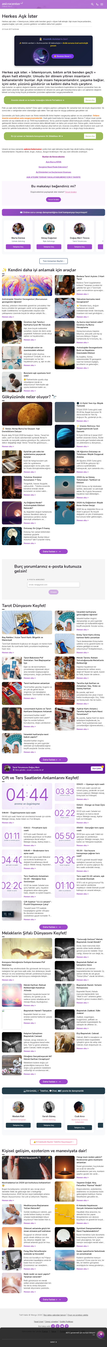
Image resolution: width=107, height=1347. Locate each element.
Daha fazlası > (50, 551)
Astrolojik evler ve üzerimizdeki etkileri (34, 349)
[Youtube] (62, 1326)
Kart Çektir (97, 768)
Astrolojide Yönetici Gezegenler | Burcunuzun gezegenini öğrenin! (24, 300)
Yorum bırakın (53, 199)
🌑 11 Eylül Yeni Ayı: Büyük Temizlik (90, 404)
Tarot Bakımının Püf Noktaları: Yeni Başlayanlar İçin (37, 660)
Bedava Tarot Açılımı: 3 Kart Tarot (90, 278)
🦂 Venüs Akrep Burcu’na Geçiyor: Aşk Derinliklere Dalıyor (21, 430)
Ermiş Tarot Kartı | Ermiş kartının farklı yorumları (88, 636)
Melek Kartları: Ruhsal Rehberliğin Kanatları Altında (35, 988)
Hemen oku (7, 317)
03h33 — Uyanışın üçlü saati (90, 784)
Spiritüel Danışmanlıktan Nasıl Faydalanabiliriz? (89, 1230)
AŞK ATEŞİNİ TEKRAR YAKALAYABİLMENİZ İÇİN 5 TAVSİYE (53, 177)
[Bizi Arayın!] (97, 4)
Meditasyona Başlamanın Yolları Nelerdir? (36, 1207)
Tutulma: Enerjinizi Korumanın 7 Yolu (33, 478)
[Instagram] (58, 1326)
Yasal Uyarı (38, 1321)
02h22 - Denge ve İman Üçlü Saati (91, 806)
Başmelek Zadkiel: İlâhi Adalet (88, 1012)
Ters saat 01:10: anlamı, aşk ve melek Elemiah (90, 877)
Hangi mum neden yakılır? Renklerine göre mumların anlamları (90, 1160)
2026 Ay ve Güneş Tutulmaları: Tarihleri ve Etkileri (88, 480)
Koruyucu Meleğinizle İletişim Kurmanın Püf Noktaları (23, 963)
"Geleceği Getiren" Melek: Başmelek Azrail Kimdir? (90, 940)
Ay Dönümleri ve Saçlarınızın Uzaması (53, 172)
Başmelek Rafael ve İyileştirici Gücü (87, 963)
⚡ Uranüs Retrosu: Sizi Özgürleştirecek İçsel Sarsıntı (88, 429)
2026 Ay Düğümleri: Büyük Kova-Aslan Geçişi (90, 504)
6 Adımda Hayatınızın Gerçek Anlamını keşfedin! (90, 1207)
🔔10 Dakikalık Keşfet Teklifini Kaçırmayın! (53, 1142)
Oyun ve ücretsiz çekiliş (78, 1315)
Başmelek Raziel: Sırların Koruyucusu (89, 986)
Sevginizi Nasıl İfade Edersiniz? (53, 167)
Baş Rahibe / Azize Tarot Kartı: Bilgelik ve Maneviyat (22, 639)
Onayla (53, 592)
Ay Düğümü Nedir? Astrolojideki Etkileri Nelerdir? (34, 505)
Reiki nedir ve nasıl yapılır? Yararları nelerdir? (37, 1275)
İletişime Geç (18, 247)
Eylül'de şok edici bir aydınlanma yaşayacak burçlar (35, 454)
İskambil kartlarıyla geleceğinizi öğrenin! (87, 613)
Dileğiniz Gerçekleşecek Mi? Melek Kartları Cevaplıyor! (38, 1058)
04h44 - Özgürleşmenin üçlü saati (19, 812)
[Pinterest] (67, 1326)
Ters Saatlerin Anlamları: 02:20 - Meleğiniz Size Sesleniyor (36, 879)
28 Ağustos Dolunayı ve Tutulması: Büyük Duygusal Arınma (90, 454)
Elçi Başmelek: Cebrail (88, 1033)
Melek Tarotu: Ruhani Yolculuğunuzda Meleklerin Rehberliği (90, 660)
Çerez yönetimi (51, 1321)
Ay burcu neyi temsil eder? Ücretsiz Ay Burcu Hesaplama (90, 325)
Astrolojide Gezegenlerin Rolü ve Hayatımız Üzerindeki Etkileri (89, 350)
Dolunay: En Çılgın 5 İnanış (37, 528)
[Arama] (92, 4)
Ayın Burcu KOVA (53, 162)
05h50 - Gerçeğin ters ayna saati (90, 829)
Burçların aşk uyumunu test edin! (37, 374)
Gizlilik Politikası (66, 1321)
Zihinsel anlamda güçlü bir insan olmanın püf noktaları (37, 1230)
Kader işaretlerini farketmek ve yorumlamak (91, 1252)
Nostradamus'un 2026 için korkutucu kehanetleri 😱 (26, 1184)
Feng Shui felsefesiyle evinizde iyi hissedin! (35, 1252)
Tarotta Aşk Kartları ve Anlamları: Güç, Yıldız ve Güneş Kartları (88, 686)
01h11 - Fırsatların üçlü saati (35, 829)
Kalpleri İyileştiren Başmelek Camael (33, 1035)
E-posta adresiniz (36, 579)
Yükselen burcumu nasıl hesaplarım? (88, 300)
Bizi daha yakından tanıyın (55, 1315)
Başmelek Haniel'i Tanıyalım (38, 1010)
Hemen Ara (90, 100)
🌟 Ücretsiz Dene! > (62, 56)
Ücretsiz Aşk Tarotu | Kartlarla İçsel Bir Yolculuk (37, 323)
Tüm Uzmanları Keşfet (53, 261)
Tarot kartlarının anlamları (37, 683)
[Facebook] (53, 1326)
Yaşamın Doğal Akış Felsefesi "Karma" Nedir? (89, 1184)
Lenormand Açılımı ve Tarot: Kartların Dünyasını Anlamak (38, 710)
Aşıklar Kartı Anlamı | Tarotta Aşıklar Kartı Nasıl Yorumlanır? (90, 711)
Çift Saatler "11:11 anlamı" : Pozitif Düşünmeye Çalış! (38, 903)
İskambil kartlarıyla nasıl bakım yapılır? (36, 736)
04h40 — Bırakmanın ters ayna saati (36, 852)
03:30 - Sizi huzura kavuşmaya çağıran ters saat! (88, 853)
